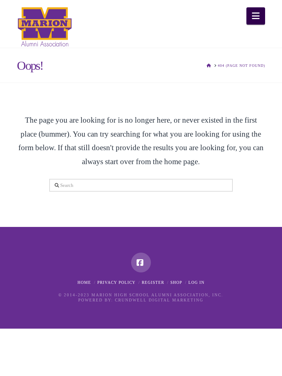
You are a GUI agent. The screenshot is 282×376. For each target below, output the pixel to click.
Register (153, 282)
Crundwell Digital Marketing (159, 300)
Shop (176, 282)
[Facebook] (141, 262)
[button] (255, 16)
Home (84, 282)
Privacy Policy (116, 282)
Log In (196, 282)
